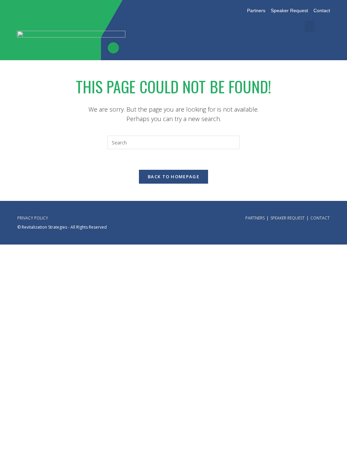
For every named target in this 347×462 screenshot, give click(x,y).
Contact (320, 218)
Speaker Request (287, 218)
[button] (309, 26)
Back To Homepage (173, 177)
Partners (255, 218)
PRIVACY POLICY (32, 218)
